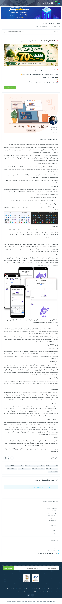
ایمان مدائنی (52, 132)
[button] (48, 3)
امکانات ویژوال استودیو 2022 (38, 469)
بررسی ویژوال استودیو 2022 (52, 469)
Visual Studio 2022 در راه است (51, 23)
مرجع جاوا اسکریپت (52, 550)
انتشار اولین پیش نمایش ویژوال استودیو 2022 (34, 466)
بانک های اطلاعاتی (52, 520)
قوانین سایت (41, 591)
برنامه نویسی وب (52, 515)
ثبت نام (39, 3)
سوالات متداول (27, 591)
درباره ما (34, 591)
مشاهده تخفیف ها (10, 88)
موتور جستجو (56, 591)
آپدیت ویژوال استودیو (53, 471)
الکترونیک (54, 533)
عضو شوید (42, 487)
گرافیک (54, 530)
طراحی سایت (53, 518)
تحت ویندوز (53, 510)
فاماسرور (19, 591)
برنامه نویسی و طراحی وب (52, 508)
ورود (43, 3)
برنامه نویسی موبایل (51, 513)
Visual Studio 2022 (11, 469)
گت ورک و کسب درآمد (10, 588)
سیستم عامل (53, 525)
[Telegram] (28, 595)
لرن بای (48, 591)
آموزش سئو (54, 548)
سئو (55, 523)
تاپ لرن (33, 601)
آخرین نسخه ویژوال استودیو (24, 469)
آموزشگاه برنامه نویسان (39, 588)
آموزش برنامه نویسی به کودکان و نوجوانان (47, 553)
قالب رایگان (28, 588)
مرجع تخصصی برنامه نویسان (53, 588)
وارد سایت (35, 487)
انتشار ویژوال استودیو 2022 (52, 466)
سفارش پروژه (21, 588)
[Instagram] (32, 595)
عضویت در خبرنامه (8, 568)
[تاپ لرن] (57, 3)
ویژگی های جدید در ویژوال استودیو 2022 (14, 466)
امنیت (54, 528)
